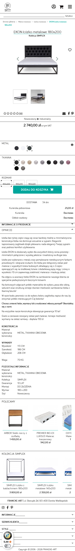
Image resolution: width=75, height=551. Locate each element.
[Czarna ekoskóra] (16, 162)
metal (6, 143)
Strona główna (9, 21)
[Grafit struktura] (55, 162)
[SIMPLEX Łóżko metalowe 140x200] (45, 470)
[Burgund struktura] (68, 162)
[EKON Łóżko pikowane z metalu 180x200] (20, 96)
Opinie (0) (7, 230)
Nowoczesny (30, 118)
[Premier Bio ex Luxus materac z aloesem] (45, 417)
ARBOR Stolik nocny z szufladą (15, 434)
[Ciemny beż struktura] (29, 162)
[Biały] (23, 148)
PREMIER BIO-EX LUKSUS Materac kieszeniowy (45, 436)
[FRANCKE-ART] (8, 7)
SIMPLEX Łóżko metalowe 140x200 (45, 487)
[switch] (8, 546)
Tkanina (7, 157)
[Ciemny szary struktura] (42, 162)
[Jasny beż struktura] (23, 162)
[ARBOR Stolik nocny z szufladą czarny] (15, 417)
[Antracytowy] (29, 148)
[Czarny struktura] (49, 162)
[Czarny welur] (16, 168)
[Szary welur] (23, 168)
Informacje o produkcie (16, 224)
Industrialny (45, 118)
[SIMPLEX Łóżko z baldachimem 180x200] (15, 470)
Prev (18, 60)
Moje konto (44, 7)
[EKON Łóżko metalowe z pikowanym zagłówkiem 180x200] (38, 96)
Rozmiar (7, 177)
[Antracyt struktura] (61, 162)
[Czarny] (16, 148)
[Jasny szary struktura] (36, 162)
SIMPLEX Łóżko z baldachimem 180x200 (15, 487)
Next (57, 60)
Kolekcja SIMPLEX (37, 35)
